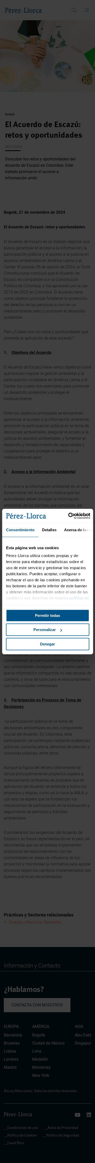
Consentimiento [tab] (20, 530)
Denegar (47, 644)
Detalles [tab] (49, 530)
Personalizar (44, 629)
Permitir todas (47, 615)
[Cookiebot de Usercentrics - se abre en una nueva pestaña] (68, 516)
